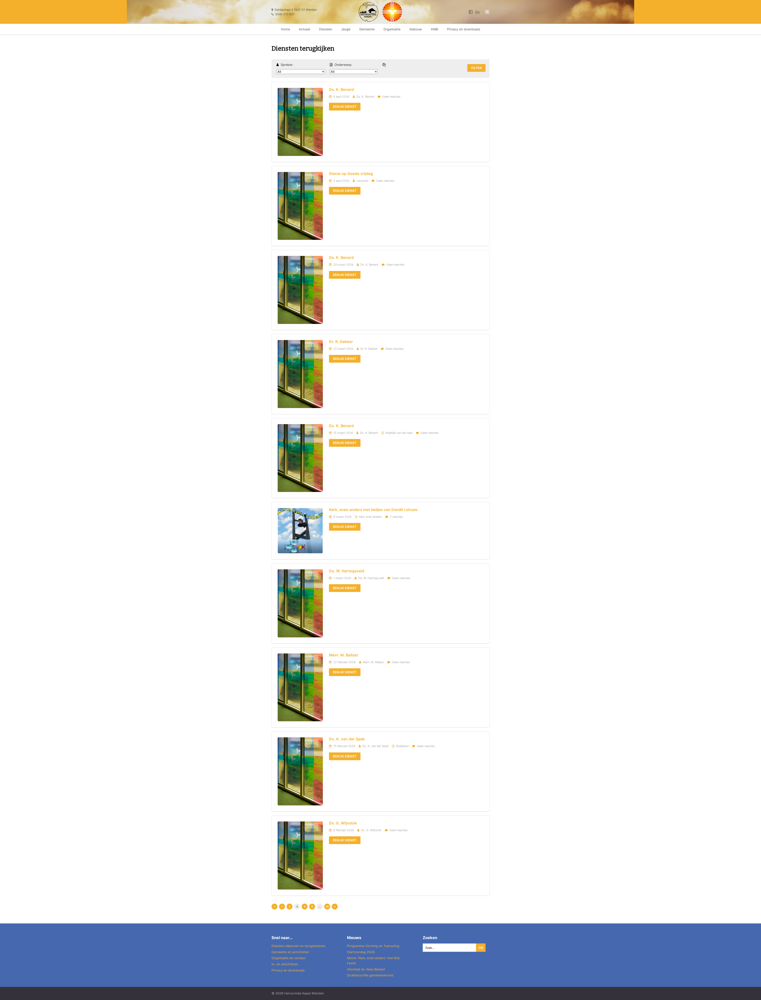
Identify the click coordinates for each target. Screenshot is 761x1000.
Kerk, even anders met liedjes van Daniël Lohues (373, 509)
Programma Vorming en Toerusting (373, 946)
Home (285, 29)
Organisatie (392, 29)
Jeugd (345, 29)
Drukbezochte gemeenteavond (370, 975)
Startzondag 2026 (361, 952)
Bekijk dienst (345, 107)
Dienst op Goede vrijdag (351, 173)
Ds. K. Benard (341, 89)
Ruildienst (402, 746)
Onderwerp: (343, 65)
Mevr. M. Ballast (343, 655)
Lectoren (362, 180)
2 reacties (396, 516)
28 (327, 906)
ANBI (434, 29)
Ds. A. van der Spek (347, 739)
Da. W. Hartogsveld (346, 571)
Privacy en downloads (463, 29)
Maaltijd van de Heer (399, 432)
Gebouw (415, 29)
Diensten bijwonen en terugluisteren (298, 946)
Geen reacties (391, 96)
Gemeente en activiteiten (290, 952)
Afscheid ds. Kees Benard (366, 969)
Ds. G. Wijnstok (343, 823)
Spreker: (287, 65)
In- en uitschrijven (285, 964)
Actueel (304, 29)
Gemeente (367, 29)
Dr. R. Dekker (341, 341)
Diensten (325, 29)
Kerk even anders (370, 516)
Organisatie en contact (289, 958)
